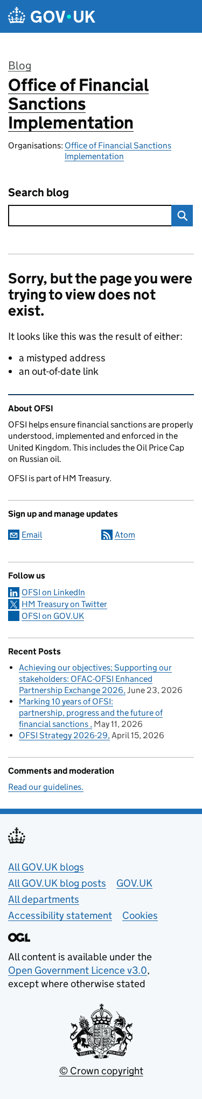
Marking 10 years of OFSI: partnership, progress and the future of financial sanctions (91, 712)
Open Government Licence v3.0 (77, 970)
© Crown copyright (101, 1071)
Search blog (38, 192)
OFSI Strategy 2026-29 (63, 735)
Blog (19, 66)
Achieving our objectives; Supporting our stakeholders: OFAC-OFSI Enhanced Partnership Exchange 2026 (95, 678)
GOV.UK (134, 883)
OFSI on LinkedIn (53, 592)
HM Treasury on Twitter (64, 604)
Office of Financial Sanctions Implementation (78, 103)
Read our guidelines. (45, 787)
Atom (125, 535)
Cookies (140, 915)
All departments (43, 899)
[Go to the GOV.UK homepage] (51, 16)
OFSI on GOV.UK (53, 616)
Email (32, 535)
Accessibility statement (60, 915)
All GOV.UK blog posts (57, 883)
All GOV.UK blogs (46, 867)
